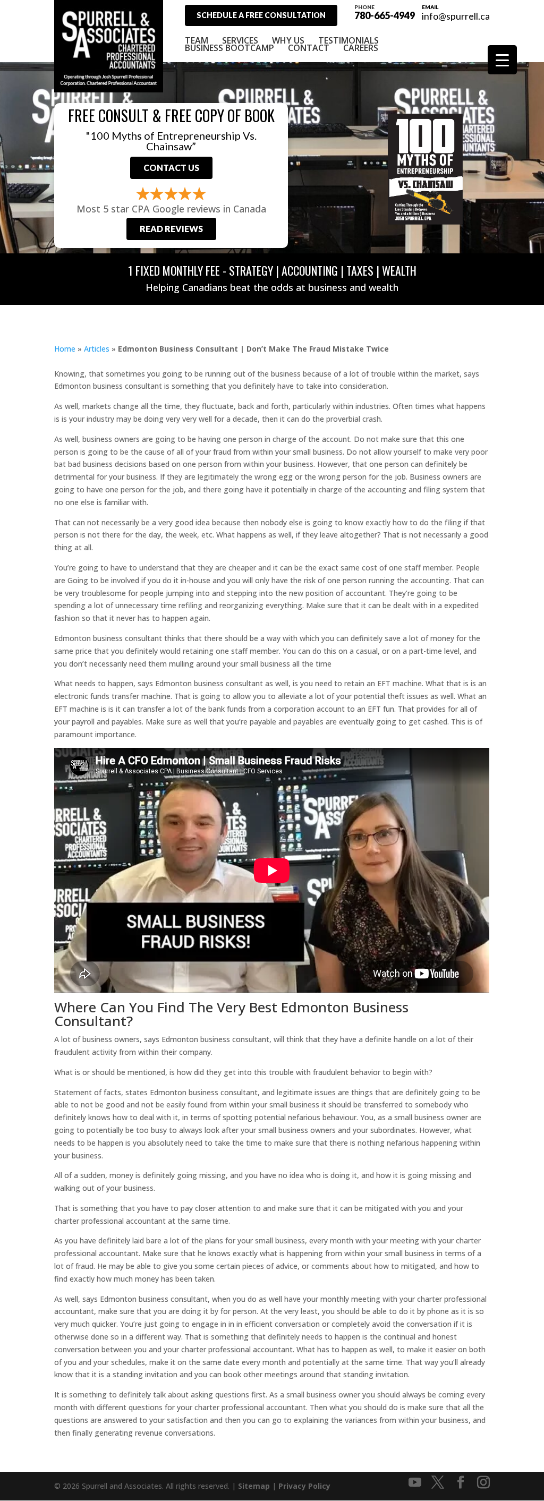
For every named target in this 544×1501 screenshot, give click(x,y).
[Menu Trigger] (502, 59)
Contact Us (171, 168)
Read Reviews (171, 229)
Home (64, 349)
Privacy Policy (304, 1486)
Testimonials (348, 40)
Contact (308, 48)
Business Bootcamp (229, 48)
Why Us (288, 40)
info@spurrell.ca (456, 16)
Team (196, 40)
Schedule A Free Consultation (261, 15)
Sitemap (254, 1486)
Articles (96, 349)
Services (240, 40)
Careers (360, 48)
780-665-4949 (384, 12)
